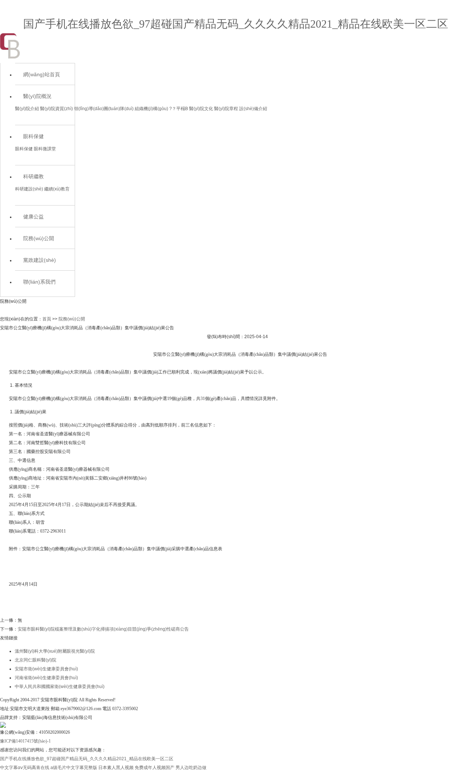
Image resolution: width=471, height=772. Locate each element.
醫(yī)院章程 (226, 108)
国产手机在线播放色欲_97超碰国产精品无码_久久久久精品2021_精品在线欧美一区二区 (235, 24)
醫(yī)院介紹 (27, 108)
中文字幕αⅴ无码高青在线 (24, 767)
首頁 (46, 319)
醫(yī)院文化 (201, 108)
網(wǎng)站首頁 (41, 74)
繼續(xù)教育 (57, 189)
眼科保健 (33, 136)
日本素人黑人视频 (116, 767)
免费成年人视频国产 (154, 767)
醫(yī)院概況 (37, 96)
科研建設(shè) (29, 189)
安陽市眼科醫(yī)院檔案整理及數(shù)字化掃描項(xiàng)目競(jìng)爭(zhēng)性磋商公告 (103, 629)
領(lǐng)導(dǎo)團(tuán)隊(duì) (104, 108)
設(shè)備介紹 (253, 108)
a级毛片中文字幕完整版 (73, 767)
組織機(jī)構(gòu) (151, 108)
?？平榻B (178, 108)
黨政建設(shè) (39, 260)
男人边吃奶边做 (191, 767)
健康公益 (33, 217)
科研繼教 (33, 176)
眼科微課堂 (45, 148)
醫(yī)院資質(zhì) (56, 108)
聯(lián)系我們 (39, 282)
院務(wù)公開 (38, 238)
